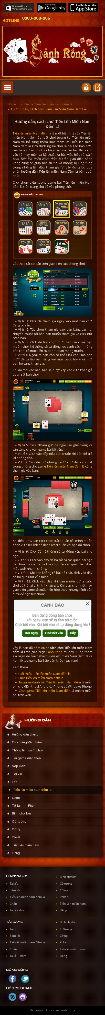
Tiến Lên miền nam (73, 904)
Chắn (16, 798)
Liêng (16, 853)
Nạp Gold (19, 766)
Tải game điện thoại (27, 758)
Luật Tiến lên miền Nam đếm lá (40, 678)
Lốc (14, 782)
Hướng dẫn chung (25, 734)
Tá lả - (14, 910)
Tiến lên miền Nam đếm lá (32, 133)
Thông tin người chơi (27, 750)
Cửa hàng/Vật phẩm (27, 742)
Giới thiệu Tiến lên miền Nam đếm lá (44, 673)
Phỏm (32, 805)
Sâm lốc (15, 890)
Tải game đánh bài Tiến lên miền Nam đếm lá (51, 682)
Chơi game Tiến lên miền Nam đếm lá (46, 690)
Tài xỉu (17, 774)
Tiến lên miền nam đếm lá (32, 790)
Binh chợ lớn (21, 813)
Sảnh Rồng (54, 652)
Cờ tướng (19, 821)
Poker (16, 837)
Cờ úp (16, 829)
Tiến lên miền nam (25, 845)
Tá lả (16, 805)
